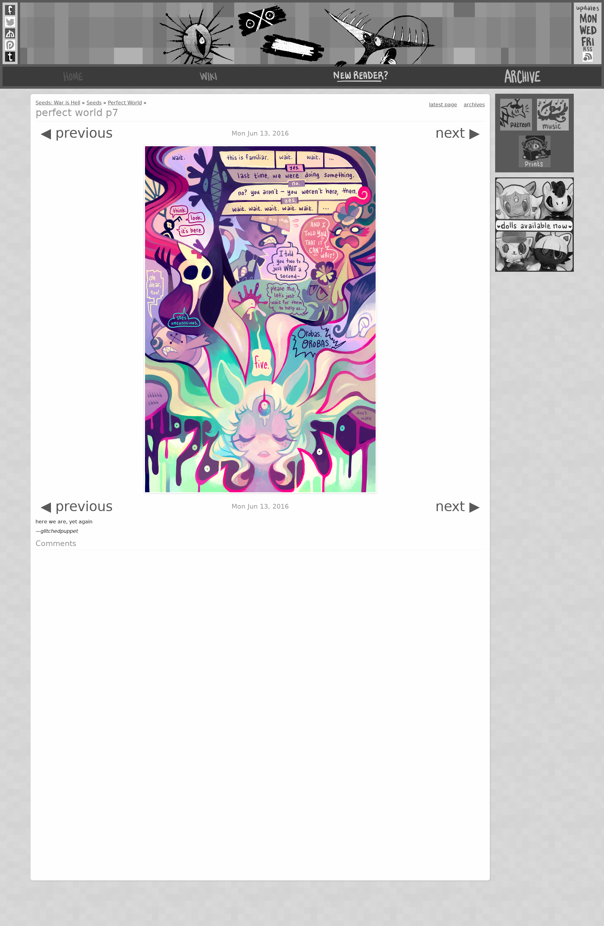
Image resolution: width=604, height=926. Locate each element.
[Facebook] (10, 10)
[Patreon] (10, 45)
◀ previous (77, 133)
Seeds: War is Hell (58, 103)
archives (474, 105)
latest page (443, 105)
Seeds (94, 103)
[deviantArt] (10, 33)
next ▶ (457, 133)
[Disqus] (260, 633)
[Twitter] (10, 22)
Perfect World (125, 103)
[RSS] (588, 57)
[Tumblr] (10, 57)
